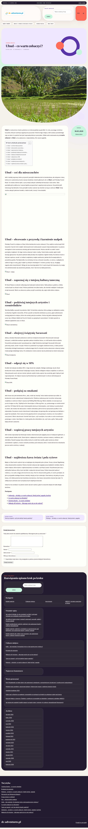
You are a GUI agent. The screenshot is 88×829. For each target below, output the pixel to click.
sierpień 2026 (9, 714)
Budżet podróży (6, 23)
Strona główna (82, 2)
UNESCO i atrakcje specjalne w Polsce (23, 23)
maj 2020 (8, 761)
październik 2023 (10, 739)
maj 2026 (8, 724)
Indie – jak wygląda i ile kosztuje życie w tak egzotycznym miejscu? (24, 646)
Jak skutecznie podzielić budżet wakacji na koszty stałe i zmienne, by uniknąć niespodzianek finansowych (34, 702)
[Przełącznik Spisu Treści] (29, 143)
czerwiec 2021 (10, 749)
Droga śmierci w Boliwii (8, 797)
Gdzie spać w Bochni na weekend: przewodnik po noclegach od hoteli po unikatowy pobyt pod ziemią (34, 694)
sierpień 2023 (9, 745)
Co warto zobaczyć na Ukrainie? (18, 498)
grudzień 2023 (10, 733)
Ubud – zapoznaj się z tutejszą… (15, 150)
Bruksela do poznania (12, 650)
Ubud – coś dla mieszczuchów (15, 145)
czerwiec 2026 (10, 721)
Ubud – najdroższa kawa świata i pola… (17, 163)
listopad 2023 (9, 736)
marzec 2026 (9, 730)
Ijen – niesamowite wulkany (9, 799)
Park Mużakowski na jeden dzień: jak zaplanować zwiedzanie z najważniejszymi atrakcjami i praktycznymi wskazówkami (39, 682)
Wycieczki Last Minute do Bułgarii (10, 794)
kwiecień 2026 (10, 727)
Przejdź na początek (81, 822)
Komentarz (7, 546)
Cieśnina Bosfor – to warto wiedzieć (19, 501)
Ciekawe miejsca (40, 23)
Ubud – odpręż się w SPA (13, 157)
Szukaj (48, 16)
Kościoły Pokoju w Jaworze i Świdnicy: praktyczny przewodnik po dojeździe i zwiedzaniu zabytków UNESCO (35, 698)
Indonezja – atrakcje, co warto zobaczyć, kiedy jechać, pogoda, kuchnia (29, 495)
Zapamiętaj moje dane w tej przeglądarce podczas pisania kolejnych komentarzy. (28, 559)
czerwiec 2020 (10, 758)
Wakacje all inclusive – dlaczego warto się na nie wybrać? (25, 503)
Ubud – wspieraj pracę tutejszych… (16, 161)
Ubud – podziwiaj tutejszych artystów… (17, 152)
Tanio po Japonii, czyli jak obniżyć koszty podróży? (18, 517)
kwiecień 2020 (10, 764)
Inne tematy (50, 23)
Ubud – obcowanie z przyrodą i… (15, 148)
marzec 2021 (9, 752)
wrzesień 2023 (10, 742)
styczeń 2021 (9, 755)
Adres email (7, 552)
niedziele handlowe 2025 (13, 690)
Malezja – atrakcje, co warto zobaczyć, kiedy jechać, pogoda (63, 517)
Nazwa (6, 549)
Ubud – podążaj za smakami (14, 159)
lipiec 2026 (9, 717)
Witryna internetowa (9, 556)
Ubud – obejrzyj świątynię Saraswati (16, 154)
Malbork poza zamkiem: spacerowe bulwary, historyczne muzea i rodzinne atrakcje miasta (31, 686)
